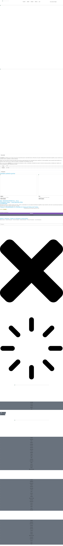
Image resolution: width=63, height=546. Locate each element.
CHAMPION (3, 203)
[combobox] (31, 224)
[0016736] (31, 111)
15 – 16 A (7, 167)
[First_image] (31, 36)
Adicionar (31, 213)
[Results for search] (31, 348)
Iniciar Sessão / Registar (53, 1)
